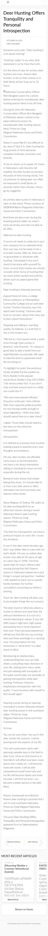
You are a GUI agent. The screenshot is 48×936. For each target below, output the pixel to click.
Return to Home (24, 909)
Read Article (13, 900)
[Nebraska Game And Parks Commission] (8, 3)
